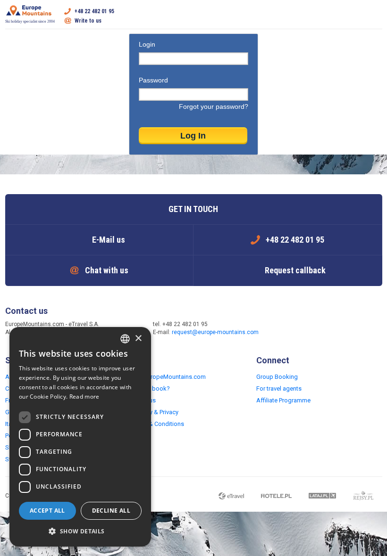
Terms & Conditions (157, 423)
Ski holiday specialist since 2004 (30, 21)
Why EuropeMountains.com (168, 376)
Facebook (284, 328)
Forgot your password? (213, 106)
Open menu (375, 16)
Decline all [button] (111, 511)
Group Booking (277, 376)
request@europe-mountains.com (215, 332)
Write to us (88, 20)
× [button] (138, 338)
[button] (80, 531)
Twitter (302, 328)
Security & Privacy (154, 412)
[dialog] (80, 437)
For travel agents (279, 388)
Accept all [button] (47, 511)
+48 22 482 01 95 (94, 11)
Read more (84, 396)
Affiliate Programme (283, 400)
